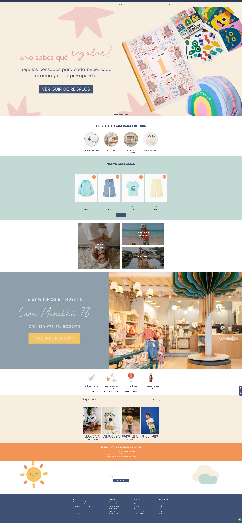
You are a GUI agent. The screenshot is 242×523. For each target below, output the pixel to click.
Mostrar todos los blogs (153, 400)
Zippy (86, 206)
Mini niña (104, 168)
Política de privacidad (113, 510)
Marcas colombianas (164, 501)
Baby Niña (136, 505)
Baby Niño (136, 506)
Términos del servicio (139, 511)
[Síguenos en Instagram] (78, 513)
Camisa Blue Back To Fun (132, 208)
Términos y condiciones (114, 506)
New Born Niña (137, 501)
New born (137, 168)
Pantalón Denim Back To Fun (109, 208)
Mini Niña (136, 508)
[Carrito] (168, 4)
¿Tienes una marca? (113, 515)
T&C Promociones (113, 508)
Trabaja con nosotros (113, 513)
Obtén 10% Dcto (240, 391)
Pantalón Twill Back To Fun (156, 208)
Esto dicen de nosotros (114, 503)
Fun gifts (161, 505)
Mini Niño (136, 510)
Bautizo (160, 506)
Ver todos (121, 215)
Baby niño (129, 168)
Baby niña (120, 168)
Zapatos (161, 508)
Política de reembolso (139, 513)
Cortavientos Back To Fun (86, 208)
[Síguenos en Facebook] (75, 513)
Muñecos (161, 511)
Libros (160, 513)
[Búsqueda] (162, 4)
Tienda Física (111, 505)
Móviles (160, 510)
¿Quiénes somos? (113, 501)
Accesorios (161, 503)
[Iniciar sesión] (165, 4)
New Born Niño (137, 503)
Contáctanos (112, 511)
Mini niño (112, 168)
